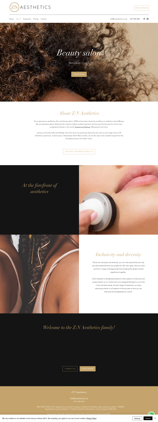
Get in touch (65, 359)
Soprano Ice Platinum (82, 127)
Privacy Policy (91, 418)
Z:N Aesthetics (82, 353)
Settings (137, 418)
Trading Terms (81, 414)
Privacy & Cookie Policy (66, 414)
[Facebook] (144, 19)
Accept (148, 418)
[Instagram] (147, 19)
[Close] (155, 418)
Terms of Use (51, 414)
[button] (27, 19)
